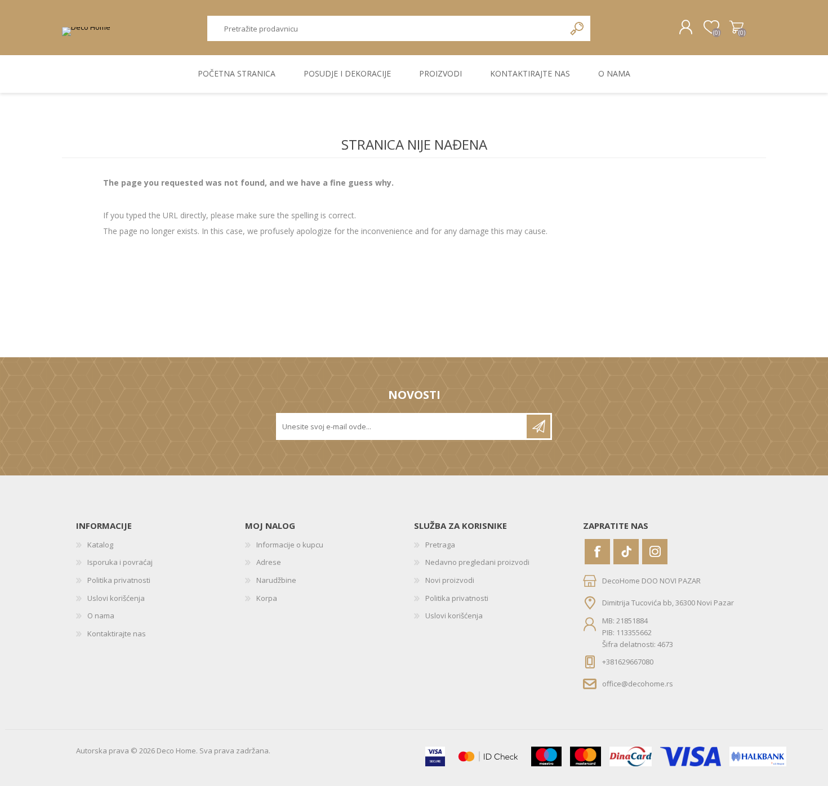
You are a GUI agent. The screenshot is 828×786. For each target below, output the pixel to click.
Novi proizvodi (449, 580)
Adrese (268, 562)
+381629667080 (627, 662)
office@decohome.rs (637, 684)
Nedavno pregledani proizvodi (477, 562)
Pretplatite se (538, 426)
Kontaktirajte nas (116, 633)
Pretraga (577, 28)
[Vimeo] (626, 551)
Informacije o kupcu (289, 545)
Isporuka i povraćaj (120, 562)
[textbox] (386, 28)
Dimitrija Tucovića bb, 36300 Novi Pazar (668, 602)
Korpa (736, 27)
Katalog (100, 545)
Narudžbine (276, 580)
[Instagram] (654, 551)
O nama (100, 615)
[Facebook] (597, 551)
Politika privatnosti (118, 580)
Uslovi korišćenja (116, 598)
